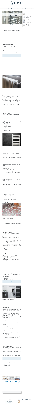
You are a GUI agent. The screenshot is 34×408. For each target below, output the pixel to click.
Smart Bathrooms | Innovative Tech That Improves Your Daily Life (26, 402)
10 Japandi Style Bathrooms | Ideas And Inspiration (28, 19)
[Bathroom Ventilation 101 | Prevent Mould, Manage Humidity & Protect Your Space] (11, 378)
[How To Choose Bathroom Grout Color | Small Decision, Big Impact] (17, 378)
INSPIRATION (17, 8)
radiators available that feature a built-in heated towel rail (8, 167)
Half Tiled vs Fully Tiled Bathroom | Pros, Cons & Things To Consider (28, 14)
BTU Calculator (7, 328)
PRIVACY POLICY (24, 406)
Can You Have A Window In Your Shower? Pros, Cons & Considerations (28, 17)
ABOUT (25, 8)
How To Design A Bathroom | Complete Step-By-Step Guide (28, 25)
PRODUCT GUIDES (12, 8)
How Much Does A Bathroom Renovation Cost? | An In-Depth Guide (12, 55)
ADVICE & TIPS (7, 8)
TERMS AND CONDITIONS (29, 406)
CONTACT (21, 406)
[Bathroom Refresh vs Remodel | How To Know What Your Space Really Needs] (5, 378)
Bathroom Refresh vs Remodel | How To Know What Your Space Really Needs (26, 399)
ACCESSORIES (22, 8)
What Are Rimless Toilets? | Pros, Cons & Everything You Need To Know (28, 22)
